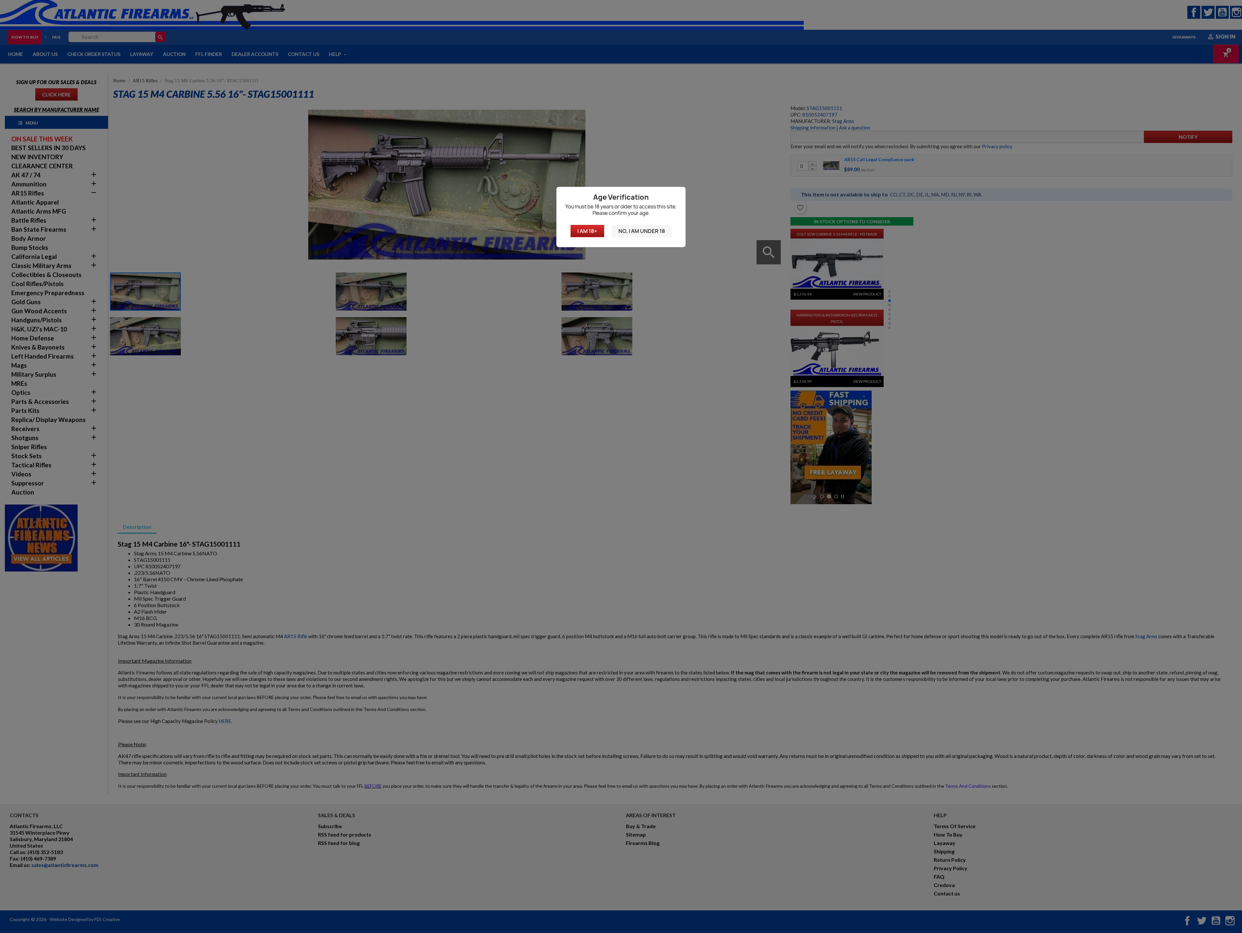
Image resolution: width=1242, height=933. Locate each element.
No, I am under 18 (641, 231)
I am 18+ (587, 231)
